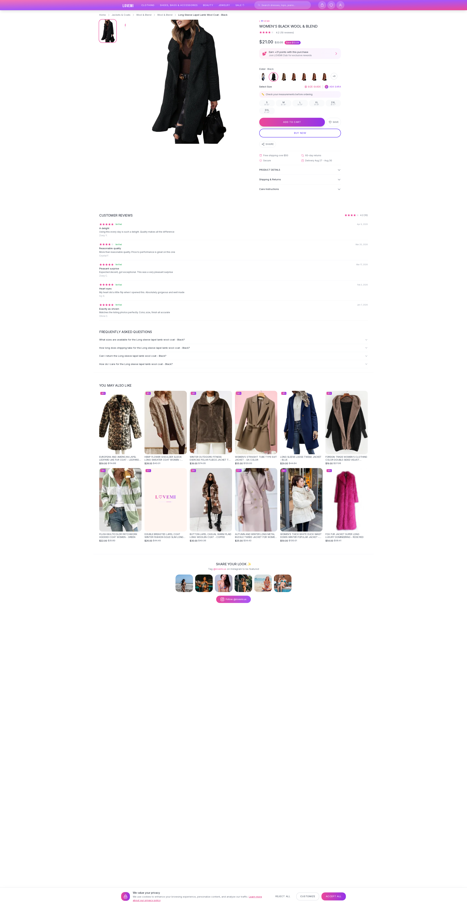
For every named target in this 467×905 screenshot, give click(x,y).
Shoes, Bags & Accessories (179, 5)
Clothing (148, 5)
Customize (307, 896)
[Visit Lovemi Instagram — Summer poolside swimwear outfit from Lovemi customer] (204, 583)
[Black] (273, 77)
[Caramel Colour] (294, 77)
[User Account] (340, 5)
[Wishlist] (331, 5)
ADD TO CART (292, 121)
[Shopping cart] (322, 5)
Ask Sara (333, 86)
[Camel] (284, 77)
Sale (239, 5)
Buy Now (300, 132)
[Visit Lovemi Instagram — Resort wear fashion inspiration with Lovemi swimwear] (243, 583)
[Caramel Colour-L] (304, 77)
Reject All (282, 896)
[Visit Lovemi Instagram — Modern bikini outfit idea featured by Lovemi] (283, 583)
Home (102, 14)
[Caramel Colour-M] (314, 77)
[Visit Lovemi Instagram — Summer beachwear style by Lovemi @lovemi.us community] (263, 583)
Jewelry (224, 5)
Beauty (208, 5)
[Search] (259, 5)
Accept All (334, 896)
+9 (334, 76)
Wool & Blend (143, 14)
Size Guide (314, 86)
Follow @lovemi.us (236, 599)
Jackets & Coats (121, 14)
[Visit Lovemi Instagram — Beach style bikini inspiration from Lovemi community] (184, 583)
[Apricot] (263, 77)
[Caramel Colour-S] (325, 77)
